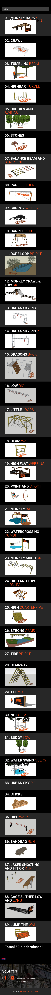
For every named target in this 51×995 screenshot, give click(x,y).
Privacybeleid (22, 981)
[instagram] (13, 978)
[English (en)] (5, 959)
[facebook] (5, 978)
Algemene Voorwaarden (26, 978)
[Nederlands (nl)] (3, 959)
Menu (6, 9)
